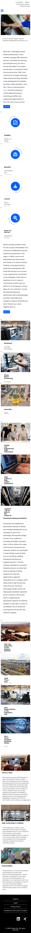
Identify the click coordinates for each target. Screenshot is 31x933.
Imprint (15, 899)
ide (27, 40)
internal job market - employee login (23, 5)
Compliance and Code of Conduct (15, 910)
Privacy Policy (15, 907)
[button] (5, 10)
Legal (15, 903)
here (5, 90)
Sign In (27, 2)
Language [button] (19, 2)
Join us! (6, 106)
